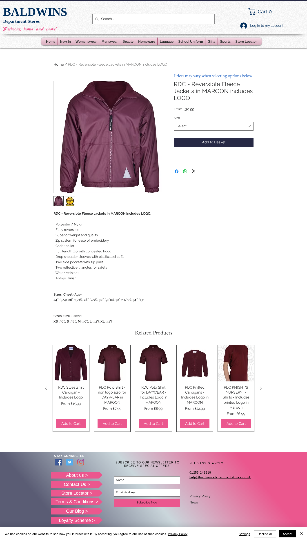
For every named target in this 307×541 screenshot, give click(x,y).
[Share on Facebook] (176, 171)
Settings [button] (244, 534)
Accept (287, 534)
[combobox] (214, 126)
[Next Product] (261, 388)
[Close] (301, 533)
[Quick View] (71, 363)
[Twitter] (69, 462)
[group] (153, 388)
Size (178, 118)
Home (58, 64)
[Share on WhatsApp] (185, 171)
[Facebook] (58, 462)
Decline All (265, 534)
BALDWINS (35, 11)
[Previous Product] (46, 388)
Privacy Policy (200, 496)
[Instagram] (80, 462)
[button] (263, 11)
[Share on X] (193, 171)
